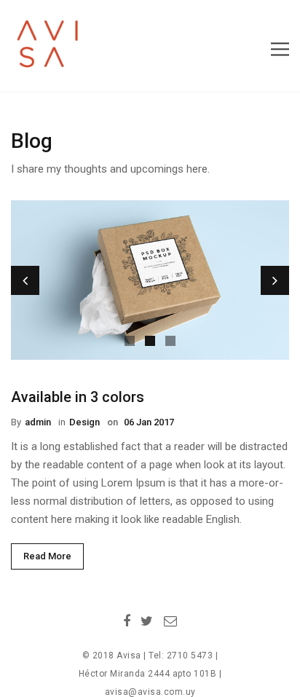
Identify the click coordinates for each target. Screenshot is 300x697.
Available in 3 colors (77, 397)
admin (38, 422)
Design (84, 422)
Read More (47, 556)
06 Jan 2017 (148, 422)
